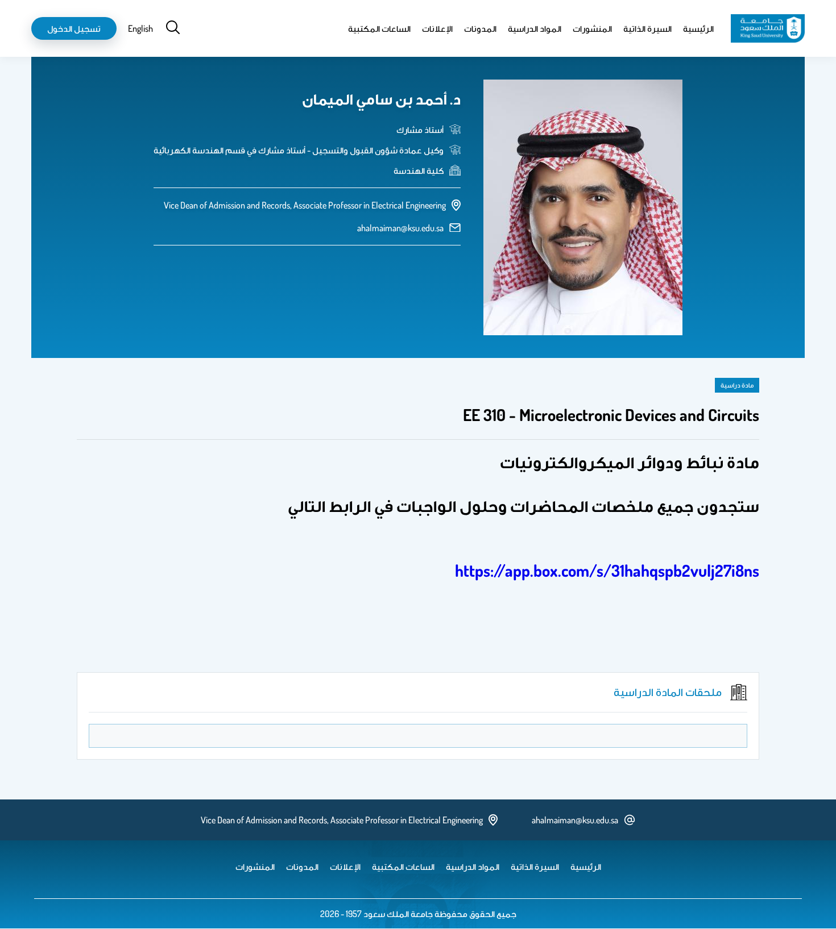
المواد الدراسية (534, 28)
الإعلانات (437, 28)
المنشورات (592, 28)
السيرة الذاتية (647, 28)
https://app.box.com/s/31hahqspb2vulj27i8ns (607, 570)
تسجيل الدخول (74, 28)
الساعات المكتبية (379, 28)
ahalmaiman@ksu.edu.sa (400, 228)
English (140, 28)
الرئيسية (698, 28)
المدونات (480, 28)
